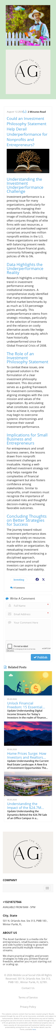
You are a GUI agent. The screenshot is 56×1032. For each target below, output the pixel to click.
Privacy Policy (28, 1006)
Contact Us (28, 988)
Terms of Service (28, 997)
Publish (42, 657)
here (34, 1029)
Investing (19, 579)
